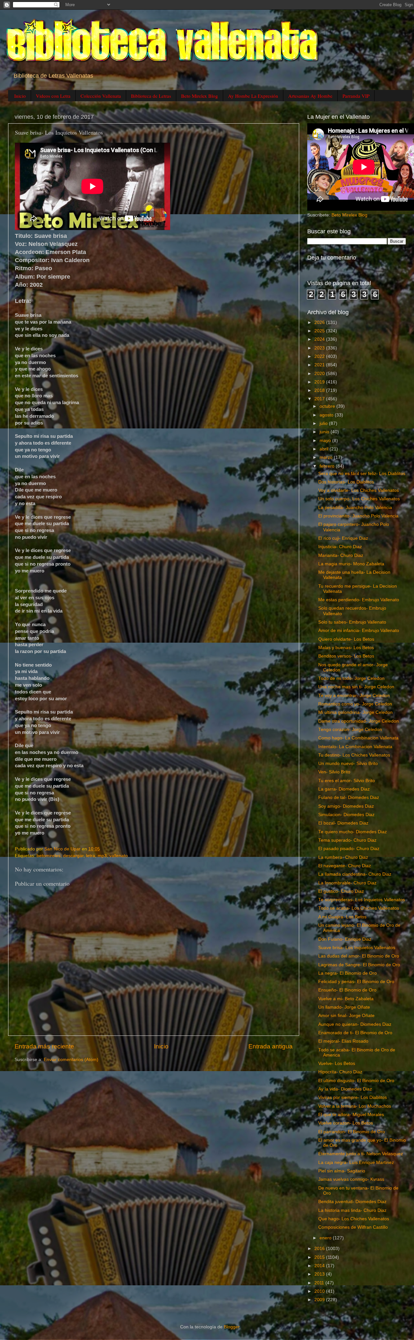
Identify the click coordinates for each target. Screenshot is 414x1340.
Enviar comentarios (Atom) (71, 1059)
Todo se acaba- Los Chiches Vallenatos (358, 908)
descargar (73, 855)
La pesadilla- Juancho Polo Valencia (355, 507)
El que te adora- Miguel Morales (351, 1114)
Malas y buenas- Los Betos (346, 647)
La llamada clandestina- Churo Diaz (354, 874)
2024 (320, 339)
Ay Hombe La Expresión (253, 96)
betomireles (48, 855)
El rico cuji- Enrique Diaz (343, 538)
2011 (319, 1282)
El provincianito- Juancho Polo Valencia (358, 516)
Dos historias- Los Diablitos (346, 482)
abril (325, 449)
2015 (320, 1257)
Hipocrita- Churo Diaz (340, 1071)
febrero (328, 466)
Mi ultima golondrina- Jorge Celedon (355, 712)
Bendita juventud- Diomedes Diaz (352, 1201)
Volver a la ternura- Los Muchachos (354, 1106)
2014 (320, 1265)
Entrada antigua (270, 1046)
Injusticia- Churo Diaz (340, 546)
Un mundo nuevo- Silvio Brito (348, 763)
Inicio (20, 96)
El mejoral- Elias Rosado (343, 1041)
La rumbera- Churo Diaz (343, 857)
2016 (320, 1248)
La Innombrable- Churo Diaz (347, 882)
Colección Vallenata (101, 96)
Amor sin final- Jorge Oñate (346, 1015)
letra (90, 855)
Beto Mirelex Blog (199, 96)
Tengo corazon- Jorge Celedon (350, 729)
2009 (320, 1299)
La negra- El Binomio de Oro (347, 973)
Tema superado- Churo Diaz (347, 840)
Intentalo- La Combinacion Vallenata (355, 746)
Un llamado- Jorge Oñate (344, 1007)
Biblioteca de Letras (151, 96)
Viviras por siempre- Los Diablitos (352, 1097)
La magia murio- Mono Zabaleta (351, 563)
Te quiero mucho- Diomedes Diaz (352, 831)
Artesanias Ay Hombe (310, 96)
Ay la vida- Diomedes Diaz (345, 1089)
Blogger (231, 1326)
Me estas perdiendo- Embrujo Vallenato (358, 599)
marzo (327, 457)
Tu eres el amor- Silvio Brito (346, 780)
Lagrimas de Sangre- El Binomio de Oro (359, 964)
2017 (320, 398)
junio (325, 431)
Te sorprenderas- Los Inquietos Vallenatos (361, 899)
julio (324, 423)
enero (326, 1237)
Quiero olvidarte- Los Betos (346, 639)
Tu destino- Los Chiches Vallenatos (354, 755)
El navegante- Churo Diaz (344, 865)
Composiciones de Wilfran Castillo (353, 1227)
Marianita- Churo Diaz (340, 555)
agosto (327, 415)
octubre (328, 406)
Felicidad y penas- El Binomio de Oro (356, 981)
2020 (320, 373)
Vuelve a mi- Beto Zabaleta (346, 998)
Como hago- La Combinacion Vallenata (358, 738)
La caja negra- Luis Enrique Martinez (356, 1162)
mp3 (102, 855)
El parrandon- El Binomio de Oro (351, 1131)
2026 (320, 322)
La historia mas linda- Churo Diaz (352, 1210)
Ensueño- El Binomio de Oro (347, 990)
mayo (326, 440)
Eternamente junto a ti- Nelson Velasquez (360, 1153)
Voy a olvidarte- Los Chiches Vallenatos (358, 490)
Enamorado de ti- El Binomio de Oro (355, 1032)
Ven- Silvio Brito (334, 772)
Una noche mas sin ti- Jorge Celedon (356, 686)
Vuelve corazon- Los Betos (345, 1123)
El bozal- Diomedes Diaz (343, 823)
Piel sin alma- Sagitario (341, 1170)
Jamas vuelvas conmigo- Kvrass (351, 1179)
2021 (320, 364)
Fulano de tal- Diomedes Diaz (348, 797)
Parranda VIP (356, 96)
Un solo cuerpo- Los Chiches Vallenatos (359, 498)
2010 (320, 1291)
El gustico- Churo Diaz (341, 891)
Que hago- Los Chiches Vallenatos (353, 1218)
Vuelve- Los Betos (336, 1063)
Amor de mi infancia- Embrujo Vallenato (358, 630)
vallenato (118, 855)
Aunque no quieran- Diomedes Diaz (354, 1024)
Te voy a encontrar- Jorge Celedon (354, 695)
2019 (320, 382)
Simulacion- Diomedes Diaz (346, 814)
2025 (320, 330)
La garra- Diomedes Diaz (344, 789)
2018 (320, 390)
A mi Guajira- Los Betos (342, 916)
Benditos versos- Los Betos (346, 656)
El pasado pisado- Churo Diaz (348, 848)
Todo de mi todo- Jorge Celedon (351, 678)
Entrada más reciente (44, 1046)
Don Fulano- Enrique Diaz (344, 939)
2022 (320, 356)
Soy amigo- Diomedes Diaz (346, 806)
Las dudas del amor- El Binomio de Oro (358, 956)
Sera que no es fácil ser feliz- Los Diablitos (361, 473)
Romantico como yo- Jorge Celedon (355, 704)
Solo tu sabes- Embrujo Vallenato (352, 622)
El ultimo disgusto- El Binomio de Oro (356, 1080)
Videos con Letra (53, 96)
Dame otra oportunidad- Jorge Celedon (358, 721)
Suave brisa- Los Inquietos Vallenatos (356, 947)
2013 (320, 1274)
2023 (320, 348)
